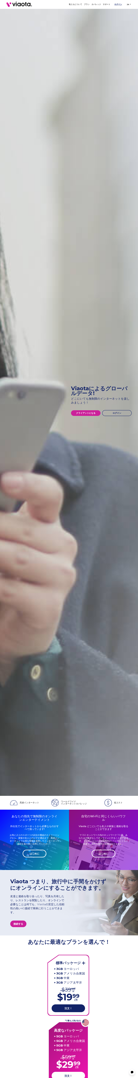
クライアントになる (86, 413)
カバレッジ (96, 4)
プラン (87, 4)
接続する (18, 923)
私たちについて (75, 4)
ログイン (118, 4)
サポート (106, 4)
